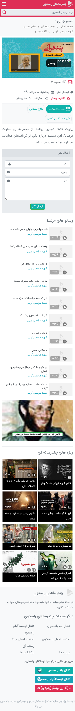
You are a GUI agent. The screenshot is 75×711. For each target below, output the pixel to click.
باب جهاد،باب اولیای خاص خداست (29, 229)
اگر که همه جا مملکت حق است (30, 298)
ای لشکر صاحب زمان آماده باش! (56, 516)
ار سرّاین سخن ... (38, 350)
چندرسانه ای (48, 26)
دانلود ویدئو (58, 98)
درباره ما (64, 652)
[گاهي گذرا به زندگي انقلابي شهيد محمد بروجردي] (38, 420)
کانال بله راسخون (58, 626)
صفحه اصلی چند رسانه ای (22, 643)
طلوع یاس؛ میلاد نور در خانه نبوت (20, 516)
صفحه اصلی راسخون (56, 639)
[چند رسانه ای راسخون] (57, 4)
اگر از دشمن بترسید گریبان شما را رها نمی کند (56, 576)
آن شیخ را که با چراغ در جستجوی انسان (29, 369)
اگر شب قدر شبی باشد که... (32, 316)
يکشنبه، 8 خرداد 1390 (35, 92)
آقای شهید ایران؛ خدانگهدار (56, 484)
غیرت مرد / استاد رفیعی (22, 546)
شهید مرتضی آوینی (62, 31)
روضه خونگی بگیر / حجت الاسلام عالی (20, 484)
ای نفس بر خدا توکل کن (34, 264)
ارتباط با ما (27, 652)
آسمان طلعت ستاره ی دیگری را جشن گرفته (27, 386)
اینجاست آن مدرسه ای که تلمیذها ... (27, 247)
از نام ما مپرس (40, 333)
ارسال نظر (63, 92)
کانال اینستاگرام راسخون (23, 629)
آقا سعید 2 (41, 31)
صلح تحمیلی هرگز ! (24, 576)
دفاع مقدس (29, 26)
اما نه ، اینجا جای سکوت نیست (31, 281)
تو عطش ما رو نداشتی (59, 546)
